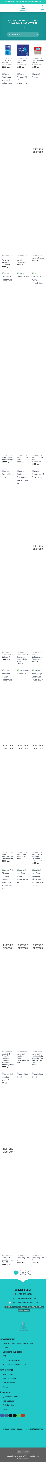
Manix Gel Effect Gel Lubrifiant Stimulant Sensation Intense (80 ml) (8, 1059)
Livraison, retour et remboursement (18, 1343)
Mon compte (8, 1374)
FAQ (5, 1356)
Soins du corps (27, 21)
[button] (3, 8)
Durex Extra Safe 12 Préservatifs (6, 63)
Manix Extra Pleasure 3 (21, 855)
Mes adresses (9, 1383)
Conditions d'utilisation (12, 1352)
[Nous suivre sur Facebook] (2, 1415)
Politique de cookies (11, 1360)
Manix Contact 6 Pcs (22, 459)
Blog (5, 1409)
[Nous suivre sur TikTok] (10, 1415)
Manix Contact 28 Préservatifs (7, 459)
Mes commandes (10, 1378)
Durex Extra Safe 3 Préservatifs (21, 63)
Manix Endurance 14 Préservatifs (37, 657)
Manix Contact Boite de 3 (7, 656)
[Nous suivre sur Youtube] (23, 1415)
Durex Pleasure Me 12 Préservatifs (23, 260)
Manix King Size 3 (38, 1259)
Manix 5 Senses (38, 258)
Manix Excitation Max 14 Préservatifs (7, 856)
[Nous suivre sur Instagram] (6, 1415)
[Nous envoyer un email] (14, 1415)
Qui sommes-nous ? (11, 1397)
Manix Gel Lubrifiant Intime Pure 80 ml (8, 1260)
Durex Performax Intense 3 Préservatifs (6, 261)
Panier (5, 1387)
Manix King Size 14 (23, 1259)
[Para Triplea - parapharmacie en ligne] (23, 8)
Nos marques (8, 1401)
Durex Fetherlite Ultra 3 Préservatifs (38, 63)
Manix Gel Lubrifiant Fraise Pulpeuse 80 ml (23, 1057)
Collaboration (8, 1405)
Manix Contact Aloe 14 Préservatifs (37, 460)
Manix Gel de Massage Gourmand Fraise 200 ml (37, 857)
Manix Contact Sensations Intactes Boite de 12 (22, 658)
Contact (6, 1348)
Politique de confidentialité (14, 1365)
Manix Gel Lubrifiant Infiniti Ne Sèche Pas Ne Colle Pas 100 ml (38, 1058)
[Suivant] (30, 1273)
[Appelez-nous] (19, 1415)
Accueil (12, 21)
